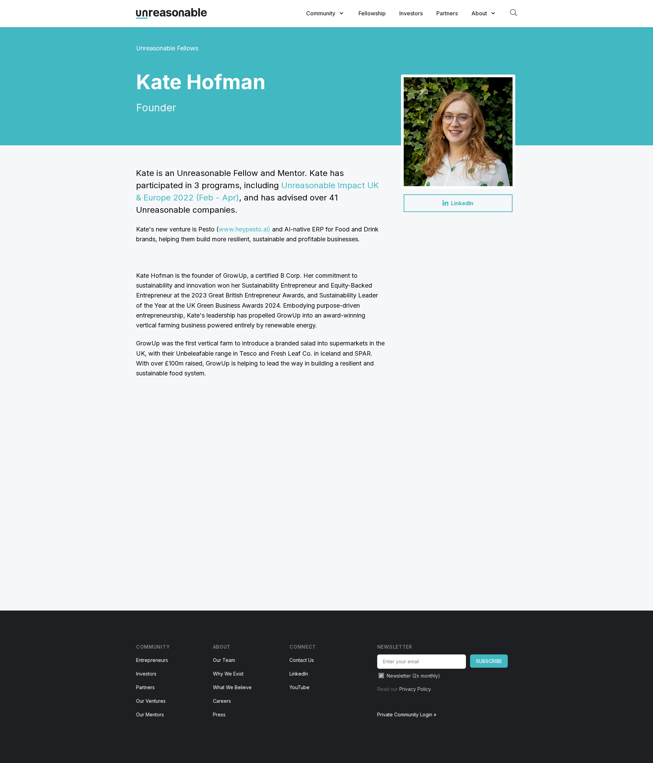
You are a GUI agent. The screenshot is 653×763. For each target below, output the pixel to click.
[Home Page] (171, 13)
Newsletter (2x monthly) (413, 676)
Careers (222, 701)
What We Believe (232, 687)
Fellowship (372, 13)
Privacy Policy (415, 689)
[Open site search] (513, 12)
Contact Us (301, 660)
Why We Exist (228, 674)
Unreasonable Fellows (167, 48)
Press (219, 714)
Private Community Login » (406, 714)
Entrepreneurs (152, 660)
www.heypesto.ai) (244, 229)
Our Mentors (150, 714)
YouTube (299, 687)
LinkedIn (298, 674)
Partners (447, 13)
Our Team (224, 660)
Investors (411, 13)
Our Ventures (151, 701)
